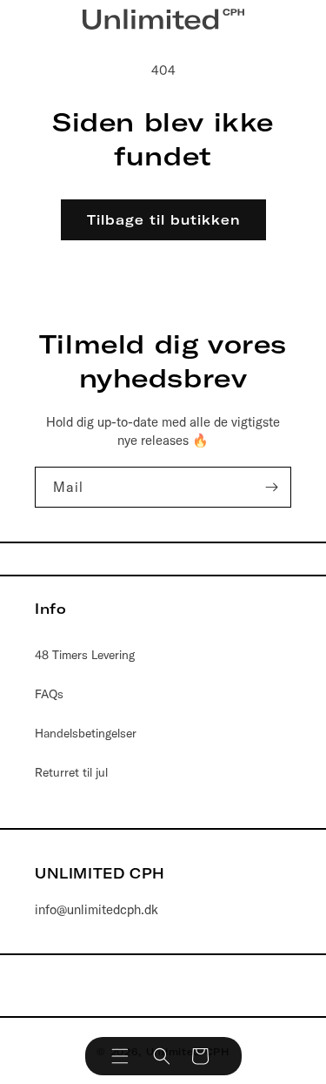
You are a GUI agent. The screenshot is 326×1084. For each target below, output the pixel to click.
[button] (120, 1056)
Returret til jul (71, 772)
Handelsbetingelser (85, 733)
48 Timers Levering (85, 655)
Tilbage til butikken (163, 220)
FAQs (49, 694)
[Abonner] (271, 487)
